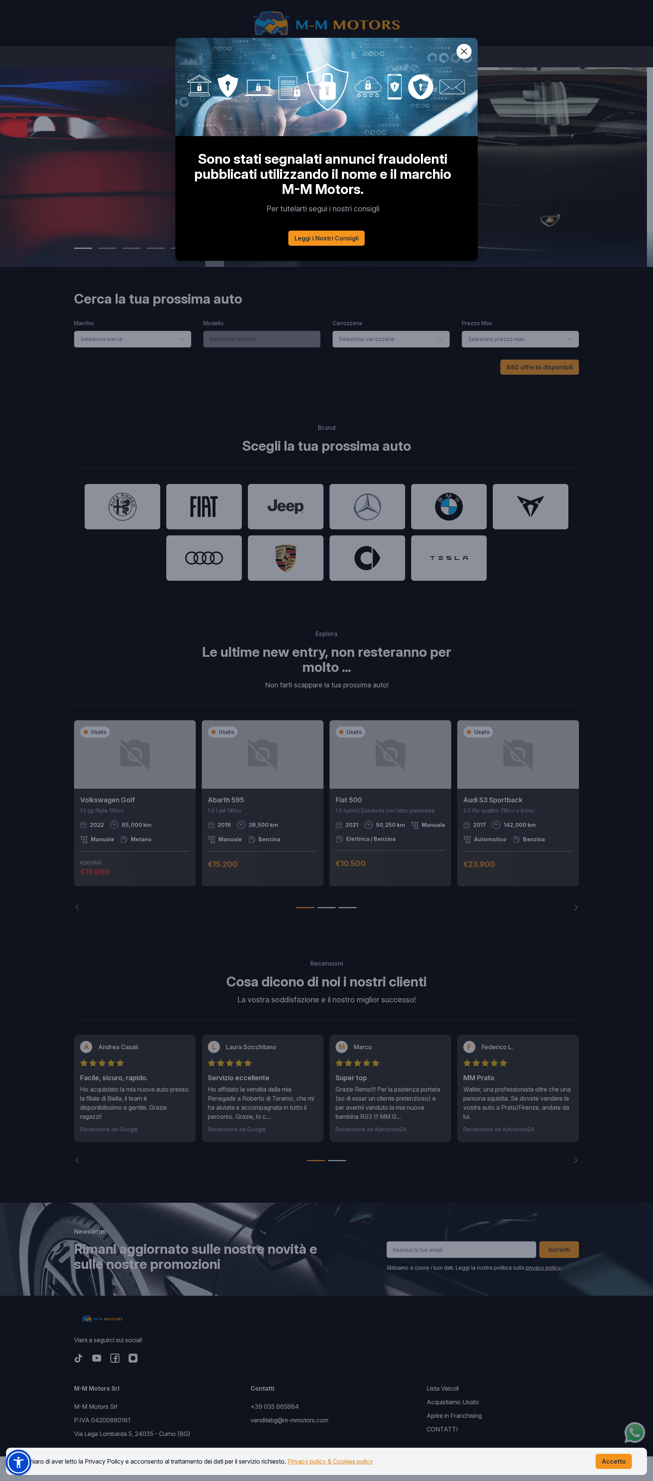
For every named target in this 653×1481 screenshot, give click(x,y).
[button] (18, 1462)
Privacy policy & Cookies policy (330, 1461)
